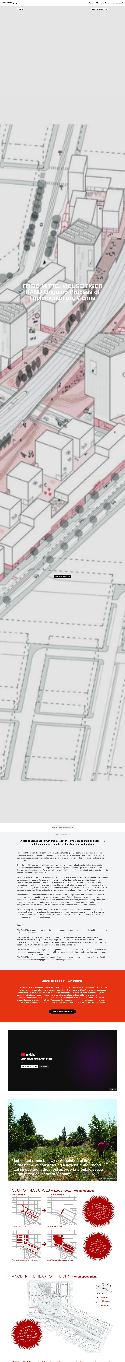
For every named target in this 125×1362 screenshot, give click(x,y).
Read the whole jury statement (62, 1011)
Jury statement (117, 3)
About (91, 3)
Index (107, 3)
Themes (99, 3)
